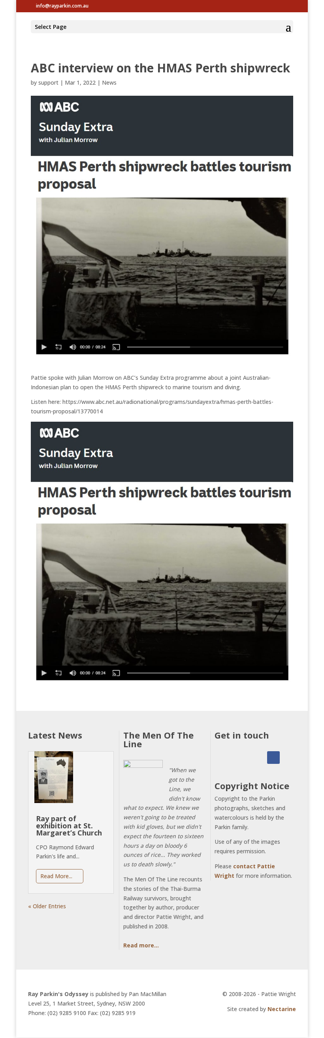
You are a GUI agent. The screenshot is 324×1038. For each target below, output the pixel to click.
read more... (56, 876)
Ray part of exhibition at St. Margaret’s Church (69, 825)
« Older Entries (47, 906)
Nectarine (281, 1009)
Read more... (141, 945)
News (109, 82)
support (48, 82)
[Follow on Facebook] (273, 757)
